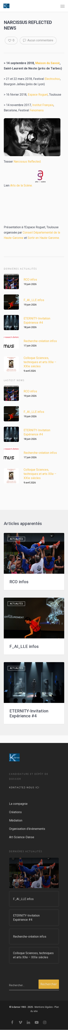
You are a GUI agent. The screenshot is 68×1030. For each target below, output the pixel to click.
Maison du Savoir (47, 63)
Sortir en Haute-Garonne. (44, 238)
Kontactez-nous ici (24, 787)
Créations (15, 812)
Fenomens (37, 110)
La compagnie (18, 804)
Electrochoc (52, 79)
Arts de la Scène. (20, 185)
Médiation (15, 820)
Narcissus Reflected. (27, 161)
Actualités (16, 539)
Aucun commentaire (40, 40)
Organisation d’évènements (27, 829)
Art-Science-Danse (21, 837)
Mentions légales (44, 1007)
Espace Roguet (38, 94)
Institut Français (42, 105)
